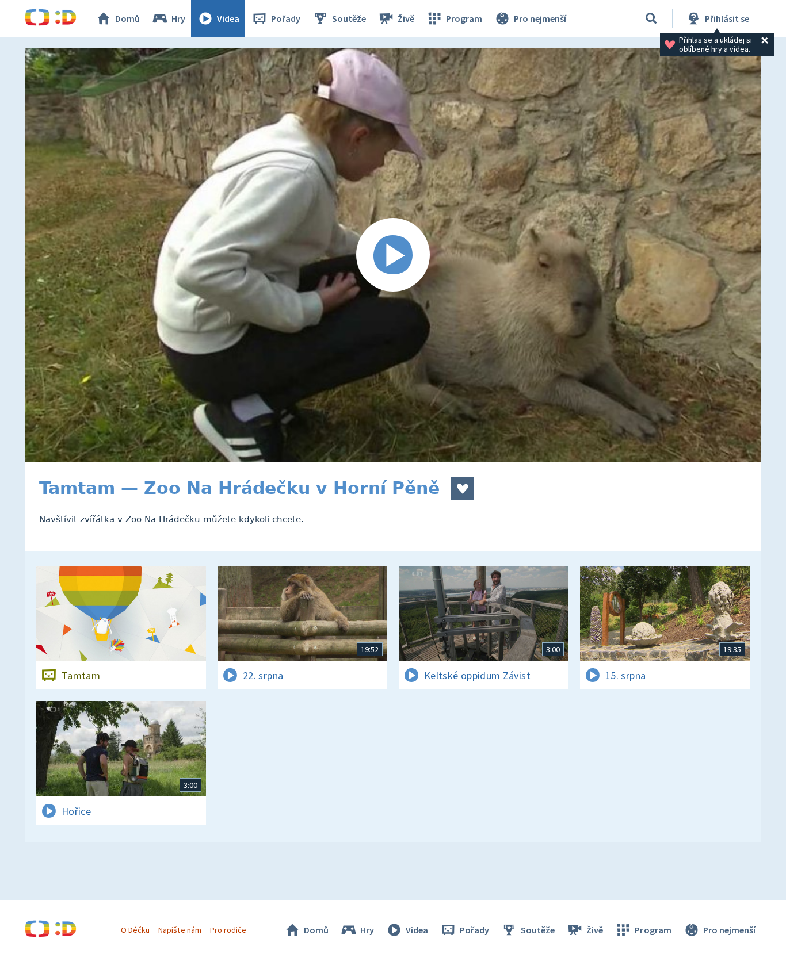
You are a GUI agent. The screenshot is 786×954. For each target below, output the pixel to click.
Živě (406, 18)
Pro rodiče (228, 930)
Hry (178, 18)
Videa (228, 18)
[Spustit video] (393, 255)
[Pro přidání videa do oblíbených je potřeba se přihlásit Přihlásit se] (462, 488)
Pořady (285, 18)
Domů (127, 18)
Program (464, 18)
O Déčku (135, 930)
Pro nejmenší (540, 18)
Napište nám (179, 930)
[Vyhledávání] (651, 18)
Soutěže (349, 18)
